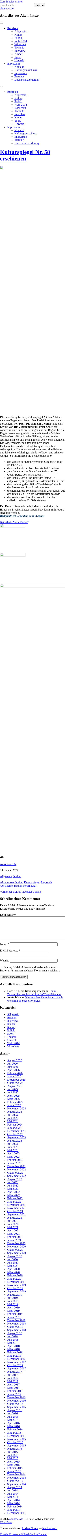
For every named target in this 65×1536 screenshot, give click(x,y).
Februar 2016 (15, 1429)
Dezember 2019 (16, 1281)
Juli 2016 (12, 1413)
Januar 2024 (14, 1127)
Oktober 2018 (15, 1326)
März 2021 (13, 1233)
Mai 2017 (12, 1381)
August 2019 (14, 1294)
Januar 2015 (14, 1471)
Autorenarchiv (8, 864)
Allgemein (20, 31)
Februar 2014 (15, 1506)
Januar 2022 (14, 1201)
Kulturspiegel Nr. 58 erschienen (25, 155)
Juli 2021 (12, 1220)
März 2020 (13, 1272)
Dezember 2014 (16, 1474)
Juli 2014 (12, 1490)
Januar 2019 (14, 1317)
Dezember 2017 (16, 1358)
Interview (19, 50)
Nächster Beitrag (31, 891)
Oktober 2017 (15, 1365)
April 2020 (13, 1268)
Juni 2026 (12, 1066)
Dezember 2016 (16, 1397)
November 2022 (16, 1169)
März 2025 (13, 1098)
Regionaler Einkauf (25, 885)
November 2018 (16, 1323)
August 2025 (14, 1086)
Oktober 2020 (15, 1249)
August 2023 (14, 1140)
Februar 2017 (15, 1390)
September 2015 (16, 1445)
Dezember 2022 (16, 1166)
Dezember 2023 (16, 1130)
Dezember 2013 (16, 1512)
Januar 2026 (14, 1076)
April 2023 (13, 1153)
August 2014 (14, 1487)
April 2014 (13, 1500)
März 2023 (13, 1156)
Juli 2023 (12, 1143)
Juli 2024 (12, 1114)
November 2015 (16, 1439)
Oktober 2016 (15, 1403)
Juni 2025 (12, 1092)
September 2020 (16, 1252)
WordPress (6, 1522)
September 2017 (16, 1368)
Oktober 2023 (15, 1134)
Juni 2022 (12, 1185)
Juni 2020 (12, 1262)
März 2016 (13, 1426)
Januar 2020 (14, 1278)
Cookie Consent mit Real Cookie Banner (23, 1534)
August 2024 (14, 1111)
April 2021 (13, 1230)
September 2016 (16, 1407)
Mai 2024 (12, 1121)
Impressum (13, 63)
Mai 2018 (12, 1342)
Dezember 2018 (16, 1320)
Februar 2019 (15, 1313)
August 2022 (14, 1179)
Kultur (18, 34)
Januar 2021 (14, 1240)
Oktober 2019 (15, 1288)
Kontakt (19, 66)
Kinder (18, 53)
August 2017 (14, 1371)
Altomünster (7, 882)
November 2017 (16, 1362)
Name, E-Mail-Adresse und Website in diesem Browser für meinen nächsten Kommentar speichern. (30, 969)
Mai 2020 (12, 1265)
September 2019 (16, 1291)
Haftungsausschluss (25, 70)
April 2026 (13, 1069)
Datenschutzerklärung (26, 79)
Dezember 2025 (16, 1079)
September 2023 (16, 1137)
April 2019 (13, 1307)
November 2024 (16, 1108)
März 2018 (13, 1349)
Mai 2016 (12, 1419)
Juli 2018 (12, 1336)
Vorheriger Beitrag (10, 891)
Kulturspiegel (31, 882)
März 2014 (13, 1503)
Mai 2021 (12, 1227)
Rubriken (12, 28)
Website (4, 960)
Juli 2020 (12, 1259)
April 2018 (13, 1346)
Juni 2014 (12, 1493)
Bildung (11, 1017)
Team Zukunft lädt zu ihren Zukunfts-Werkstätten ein (34, 992)
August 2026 (14, 1060)
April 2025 (13, 1095)
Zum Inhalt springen (11, 1)
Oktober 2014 (15, 1480)
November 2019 (16, 1285)
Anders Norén (30, 1528)
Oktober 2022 (15, 1172)
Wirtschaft (20, 44)
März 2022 (13, 1195)
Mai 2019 (12, 1304)
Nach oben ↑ (49, 1528)
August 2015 (14, 1448)
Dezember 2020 (16, 1243)
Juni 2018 (12, 1339)
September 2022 (16, 1175)
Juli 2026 (12, 1063)
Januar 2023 (14, 1163)
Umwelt (19, 60)
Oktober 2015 (15, 1442)
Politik (18, 37)
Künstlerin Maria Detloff (14, 522)
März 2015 (13, 1464)
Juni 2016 (12, 1416)
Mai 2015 (12, 1458)
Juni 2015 (12, 1455)
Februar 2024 (15, 1124)
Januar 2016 (14, 1432)
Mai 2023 (12, 1150)
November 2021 (16, 1208)
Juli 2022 (12, 1182)
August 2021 (14, 1217)
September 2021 (16, 1214)
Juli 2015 (12, 1451)
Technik (19, 47)
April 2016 (13, 1423)
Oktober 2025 (15, 1082)
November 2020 (16, 1246)
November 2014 (16, 1477)
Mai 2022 (12, 1188)
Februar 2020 (15, 1275)
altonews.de (7, 8)
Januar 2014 (14, 1509)
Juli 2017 (12, 1374)
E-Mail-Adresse (10, 950)
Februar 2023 (15, 1159)
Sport (17, 57)
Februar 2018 (15, 1352)
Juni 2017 (12, 1378)
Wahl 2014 (20, 41)
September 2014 (16, 1484)
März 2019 (13, 1310)
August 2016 (14, 1410)
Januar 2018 (14, 1355)
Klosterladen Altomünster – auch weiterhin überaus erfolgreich (35, 999)
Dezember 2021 (16, 1204)
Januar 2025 (14, 1105)
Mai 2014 (12, 1496)
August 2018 (14, 1333)
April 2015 (13, 1461)
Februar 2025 (15, 1102)
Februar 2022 (15, 1198)
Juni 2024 (12, 1118)
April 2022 (13, 1191)
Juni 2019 (12, 1301)
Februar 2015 (15, 1467)
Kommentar (8, 914)
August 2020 (14, 1256)
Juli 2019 (12, 1297)
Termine (19, 76)
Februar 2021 (15, 1236)
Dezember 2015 (16, 1435)
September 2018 (16, 1329)
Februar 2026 (15, 1073)
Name (4, 944)
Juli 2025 (12, 1089)
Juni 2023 (12, 1147)
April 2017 (13, 1384)
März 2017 (13, 1387)
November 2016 (16, 1400)
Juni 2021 (12, 1224)
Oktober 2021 (15, 1211)
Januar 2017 (14, 1394)
